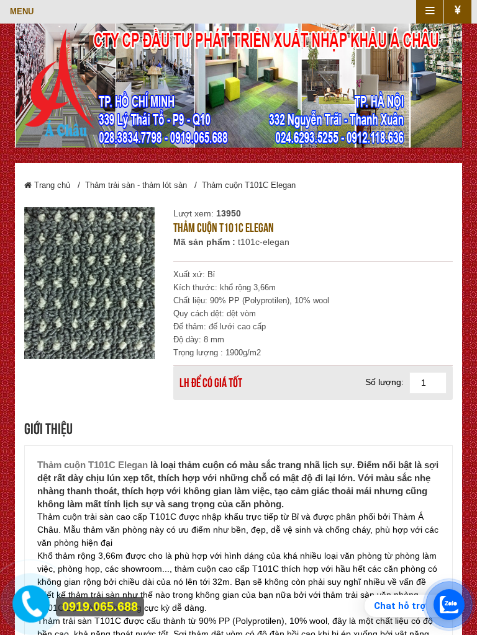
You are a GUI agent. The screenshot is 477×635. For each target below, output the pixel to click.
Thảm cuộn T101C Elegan (249, 185)
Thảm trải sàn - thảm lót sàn (136, 185)
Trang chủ (51, 185)
